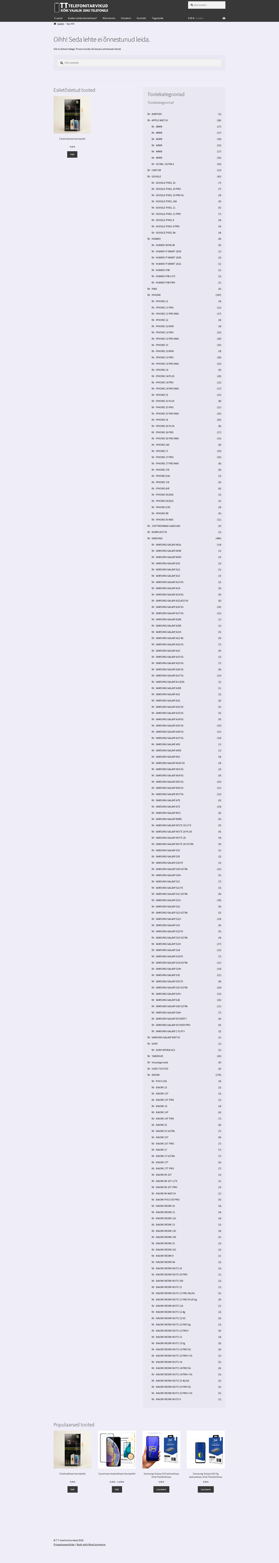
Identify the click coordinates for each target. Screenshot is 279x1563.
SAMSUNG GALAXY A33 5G (169, 713)
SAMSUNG (157, 538)
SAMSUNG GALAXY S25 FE (169, 981)
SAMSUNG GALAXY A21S (168, 631)
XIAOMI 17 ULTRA (165, 1156)
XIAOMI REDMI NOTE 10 (169, 1268)
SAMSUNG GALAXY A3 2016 (170, 681)
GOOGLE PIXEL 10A (166, 201)
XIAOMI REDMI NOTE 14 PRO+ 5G (174, 1374)
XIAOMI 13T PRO (165, 1099)
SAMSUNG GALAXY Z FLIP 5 (170, 1031)
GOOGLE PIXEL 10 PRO (168, 188)
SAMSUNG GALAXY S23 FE (169, 931)
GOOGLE (156, 176)
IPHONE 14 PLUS (165, 376)
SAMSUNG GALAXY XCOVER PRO (173, 1025)
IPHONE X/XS (163, 507)
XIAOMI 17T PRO (165, 1168)
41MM (159, 139)
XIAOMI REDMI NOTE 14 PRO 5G (173, 1368)
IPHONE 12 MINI (165, 326)
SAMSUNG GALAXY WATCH (166, 1037)
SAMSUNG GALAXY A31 (168, 694)
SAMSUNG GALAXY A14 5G (169, 594)
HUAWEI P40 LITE (165, 276)
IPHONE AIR (162, 488)
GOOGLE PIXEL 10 (165, 182)
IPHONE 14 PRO (165, 382)
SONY (155, 1043)
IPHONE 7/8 (162, 482)
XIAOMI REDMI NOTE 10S (169, 1280)
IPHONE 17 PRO (165, 457)
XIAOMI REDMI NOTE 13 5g (170, 1343)
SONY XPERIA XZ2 (165, 1050)
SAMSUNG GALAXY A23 (168, 650)
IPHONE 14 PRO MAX (167, 388)
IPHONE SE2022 (164, 500)
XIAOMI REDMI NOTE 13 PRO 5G (173, 1349)
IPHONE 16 (162, 419)
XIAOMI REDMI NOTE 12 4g (170, 1311)
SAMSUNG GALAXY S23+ (168, 943)
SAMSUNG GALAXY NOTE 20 (171, 837)
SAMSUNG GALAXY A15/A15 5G (172, 600)
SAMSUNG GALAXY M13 (168, 812)
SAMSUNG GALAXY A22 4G (169, 638)
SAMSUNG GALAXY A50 (168, 744)
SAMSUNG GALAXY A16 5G (169, 606)
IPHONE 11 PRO (165, 307)
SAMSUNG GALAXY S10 (168, 850)
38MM (159, 126)
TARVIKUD (157, 1056)
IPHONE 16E (163, 444)
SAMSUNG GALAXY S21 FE (169, 887)
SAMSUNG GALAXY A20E (168, 619)
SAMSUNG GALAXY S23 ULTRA (172, 937)
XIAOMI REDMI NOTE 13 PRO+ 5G (174, 1355)
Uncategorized (160, 1062)
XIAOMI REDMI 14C (166, 1237)
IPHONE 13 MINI (165, 351)
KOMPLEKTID (159, 532)
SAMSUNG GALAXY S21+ (168, 900)
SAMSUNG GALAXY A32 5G (169, 706)
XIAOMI (156, 1074)
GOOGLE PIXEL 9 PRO (168, 226)
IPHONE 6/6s (163, 475)
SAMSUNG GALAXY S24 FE (169, 956)
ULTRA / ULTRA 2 (165, 164)
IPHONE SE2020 (164, 494)
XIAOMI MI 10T (164, 1174)
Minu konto (109, 18)
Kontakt (141, 18)
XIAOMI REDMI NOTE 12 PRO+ (172, 1330)
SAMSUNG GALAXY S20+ (168, 875)
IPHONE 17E (163, 469)
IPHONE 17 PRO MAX (167, 463)
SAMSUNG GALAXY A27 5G (169, 675)
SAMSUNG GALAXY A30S (168, 688)
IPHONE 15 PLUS (165, 401)
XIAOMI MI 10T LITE (166, 1181)
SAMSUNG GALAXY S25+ (168, 993)
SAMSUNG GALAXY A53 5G (169, 769)
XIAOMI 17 (161, 1149)
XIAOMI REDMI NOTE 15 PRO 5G (173, 1386)
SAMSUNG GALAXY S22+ (168, 918)
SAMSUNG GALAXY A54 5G (169, 775)
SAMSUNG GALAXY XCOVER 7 (171, 1018)
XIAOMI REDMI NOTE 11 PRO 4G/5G (175, 1293)
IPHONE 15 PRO (165, 407)
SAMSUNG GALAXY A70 (168, 800)
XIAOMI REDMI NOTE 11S (169, 1305)
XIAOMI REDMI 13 (165, 1224)
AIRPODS (157, 114)
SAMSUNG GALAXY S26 (168, 999)
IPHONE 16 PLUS (165, 426)
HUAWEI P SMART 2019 (168, 251)
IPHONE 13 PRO (165, 357)
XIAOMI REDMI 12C (166, 1218)
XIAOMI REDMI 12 (165, 1212)
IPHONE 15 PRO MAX (167, 413)
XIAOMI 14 (161, 1106)
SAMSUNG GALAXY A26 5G (169, 669)
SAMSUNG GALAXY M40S (169, 819)
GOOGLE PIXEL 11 (165, 207)
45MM (159, 157)
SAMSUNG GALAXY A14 (168, 588)
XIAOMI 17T (162, 1162)
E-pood (58, 18)
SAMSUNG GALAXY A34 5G (169, 719)
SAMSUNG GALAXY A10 (168, 563)
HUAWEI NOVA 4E (165, 245)
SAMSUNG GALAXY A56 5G (169, 787)
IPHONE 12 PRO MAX (167, 338)
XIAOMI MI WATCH (166, 1193)
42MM (159, 145)
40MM (159, 132)
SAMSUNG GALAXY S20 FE (169, 862)
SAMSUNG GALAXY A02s (168, 544)
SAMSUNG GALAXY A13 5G (169, 582)
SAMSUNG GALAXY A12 (168, 569)
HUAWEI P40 (163, 270)
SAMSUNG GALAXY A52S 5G (170, 763)
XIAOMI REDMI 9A (165, 1262)
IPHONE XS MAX (164, 519)
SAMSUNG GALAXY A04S (168, 550)
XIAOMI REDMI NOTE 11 (169, 1287)
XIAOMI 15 (161, 1124)
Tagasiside (157, 18)
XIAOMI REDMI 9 (165, 1255)
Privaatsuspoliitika (64, 1544)
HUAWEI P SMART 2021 (168, 263)
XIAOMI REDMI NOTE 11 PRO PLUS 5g (176, 1299)
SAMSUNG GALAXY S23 (168, 925)
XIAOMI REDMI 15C (166, 1249)
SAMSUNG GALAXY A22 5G (169, 644)
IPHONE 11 (162, 301)
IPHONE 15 (162, 394)
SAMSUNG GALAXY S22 (168, 906)
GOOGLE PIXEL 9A (166, 232)
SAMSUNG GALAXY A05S (168, 557)
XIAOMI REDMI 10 (165, 1205)
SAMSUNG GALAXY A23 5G (169, 656)
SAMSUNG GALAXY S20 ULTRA (172, 869)
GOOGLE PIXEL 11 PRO (168, 213)
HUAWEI (156, 238)
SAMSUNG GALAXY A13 (168, 575)
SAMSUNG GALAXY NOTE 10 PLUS (174, 831)
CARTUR (156, 170)
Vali (72, 154)
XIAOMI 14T (162, 1112)
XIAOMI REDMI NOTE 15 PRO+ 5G (174, 1393)
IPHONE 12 (162, 320)
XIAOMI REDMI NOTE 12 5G (170, 1318)
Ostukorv (126, 18)
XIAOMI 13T (162, 1093)
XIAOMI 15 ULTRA (165, 1131)
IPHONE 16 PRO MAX (167, 438)
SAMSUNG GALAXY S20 (168, 856)
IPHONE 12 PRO (165, 332)
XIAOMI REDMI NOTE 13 (169, 1336)
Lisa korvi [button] (161, 1489)
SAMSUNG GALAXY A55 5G (169, 781)
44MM (159, 151)
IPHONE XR (162, 513)
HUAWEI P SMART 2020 (168, 257)
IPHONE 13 (162, 345)
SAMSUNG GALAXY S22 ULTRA (172, 912)
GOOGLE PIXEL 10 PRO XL (170, 195)
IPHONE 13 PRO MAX (167, 363)
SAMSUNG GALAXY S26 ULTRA (172, 1006)
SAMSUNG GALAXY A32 (168, 700)
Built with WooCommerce (91, 1544)
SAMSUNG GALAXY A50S (168, 750)
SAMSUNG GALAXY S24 (168, 950)
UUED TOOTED (160, 1068)
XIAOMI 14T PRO (165, 1118)
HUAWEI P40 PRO (165, 282)
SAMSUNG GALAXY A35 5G (169, 725)
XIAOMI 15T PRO (165, 1143)
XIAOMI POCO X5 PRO (168, 1199)
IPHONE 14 (162, 369)
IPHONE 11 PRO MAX (167, 313)
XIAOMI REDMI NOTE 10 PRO (171, 1274)
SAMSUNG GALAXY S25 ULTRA (172, 987)
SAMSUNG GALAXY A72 (168, 806)
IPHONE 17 (162, 451)
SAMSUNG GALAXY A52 (168, 756)
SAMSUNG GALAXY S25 (168, 975)
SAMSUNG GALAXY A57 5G (169, 794)
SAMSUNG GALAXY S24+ (168, 968)
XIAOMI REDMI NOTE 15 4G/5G (172, 1380)
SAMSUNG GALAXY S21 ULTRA (172, 893)
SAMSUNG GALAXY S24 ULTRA (172, 962)
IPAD (154, 288)
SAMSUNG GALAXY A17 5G (169, 613)
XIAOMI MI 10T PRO (166, 1187)
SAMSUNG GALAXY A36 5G (169, 731)
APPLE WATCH (160, 120)
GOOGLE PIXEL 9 (165, 220)
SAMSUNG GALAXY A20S (168, 625)
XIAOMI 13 (161, 1087)
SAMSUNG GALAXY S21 (168, 881)
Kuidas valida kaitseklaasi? (82, 18)
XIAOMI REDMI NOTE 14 (169, 1362)
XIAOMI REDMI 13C (166, 1230)
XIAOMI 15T (162, 1137)
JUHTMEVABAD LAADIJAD (166, 525)
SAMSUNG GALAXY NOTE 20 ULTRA (174, 844)
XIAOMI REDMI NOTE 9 (168, 1399)
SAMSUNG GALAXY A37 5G (169, 738)
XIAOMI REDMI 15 (165, 1243)
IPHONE (156, 294)
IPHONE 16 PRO (165, 432)
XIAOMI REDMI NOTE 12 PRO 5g (173, 1324)
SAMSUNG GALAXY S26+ (168, 1012)
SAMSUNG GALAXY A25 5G (169, 663)
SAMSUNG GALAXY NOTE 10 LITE (173, 825)
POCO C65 (161, 1081)
